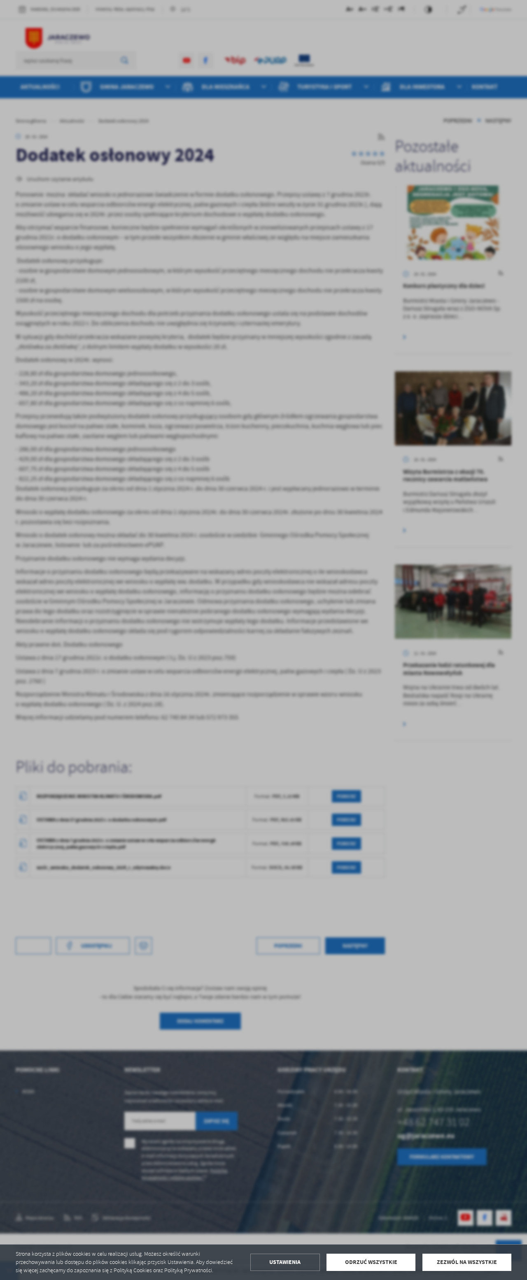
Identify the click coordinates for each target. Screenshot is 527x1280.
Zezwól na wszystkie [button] (467, 1262)
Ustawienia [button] (285, 1262)
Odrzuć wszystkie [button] (371, 1262)
